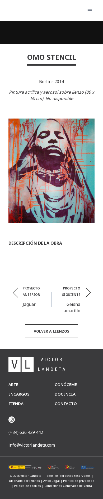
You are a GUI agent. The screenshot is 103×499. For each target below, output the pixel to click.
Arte (13, 384)
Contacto (66, 403)
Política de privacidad (78, 481)
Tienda (16, 403)
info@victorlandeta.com (31, 445)
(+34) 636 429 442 (25, 432)
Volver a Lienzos (51, 331)
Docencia (65, 394)
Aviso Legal (51, 481)
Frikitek (34, 481)
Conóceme (66, 384)
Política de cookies (27, 486)
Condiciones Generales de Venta (68, 486)
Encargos (19, 394)
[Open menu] (90, 10)
